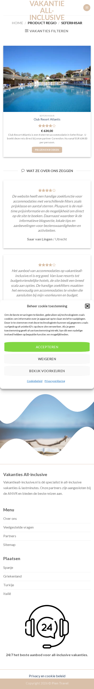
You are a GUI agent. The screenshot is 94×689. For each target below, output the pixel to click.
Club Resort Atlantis (47, 119)
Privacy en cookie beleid (47, 676)
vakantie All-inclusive (47, 10)
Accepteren (47, 347)
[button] (87, 306)
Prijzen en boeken (47, 149)
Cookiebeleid (34, 381)
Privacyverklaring (55, 381)
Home (17, 23)
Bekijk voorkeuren (47, 371)
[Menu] (86, 7)
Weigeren (47, 359)
